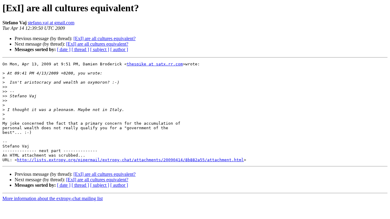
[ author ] (119, 49)
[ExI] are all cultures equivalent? (104, 38)
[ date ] (63, 49)
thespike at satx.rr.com (155, 64)
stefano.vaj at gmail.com (51, 22)
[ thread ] (80, 49)
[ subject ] (99, 49)
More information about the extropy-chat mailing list (52, 198)
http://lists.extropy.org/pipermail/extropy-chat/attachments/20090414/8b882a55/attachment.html (130, 160)
